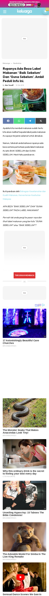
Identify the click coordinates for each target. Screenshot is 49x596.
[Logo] (24, 11)
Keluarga (6, 63)
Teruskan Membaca (24, 275)
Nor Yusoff (9, 85)
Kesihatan (17, 63)
